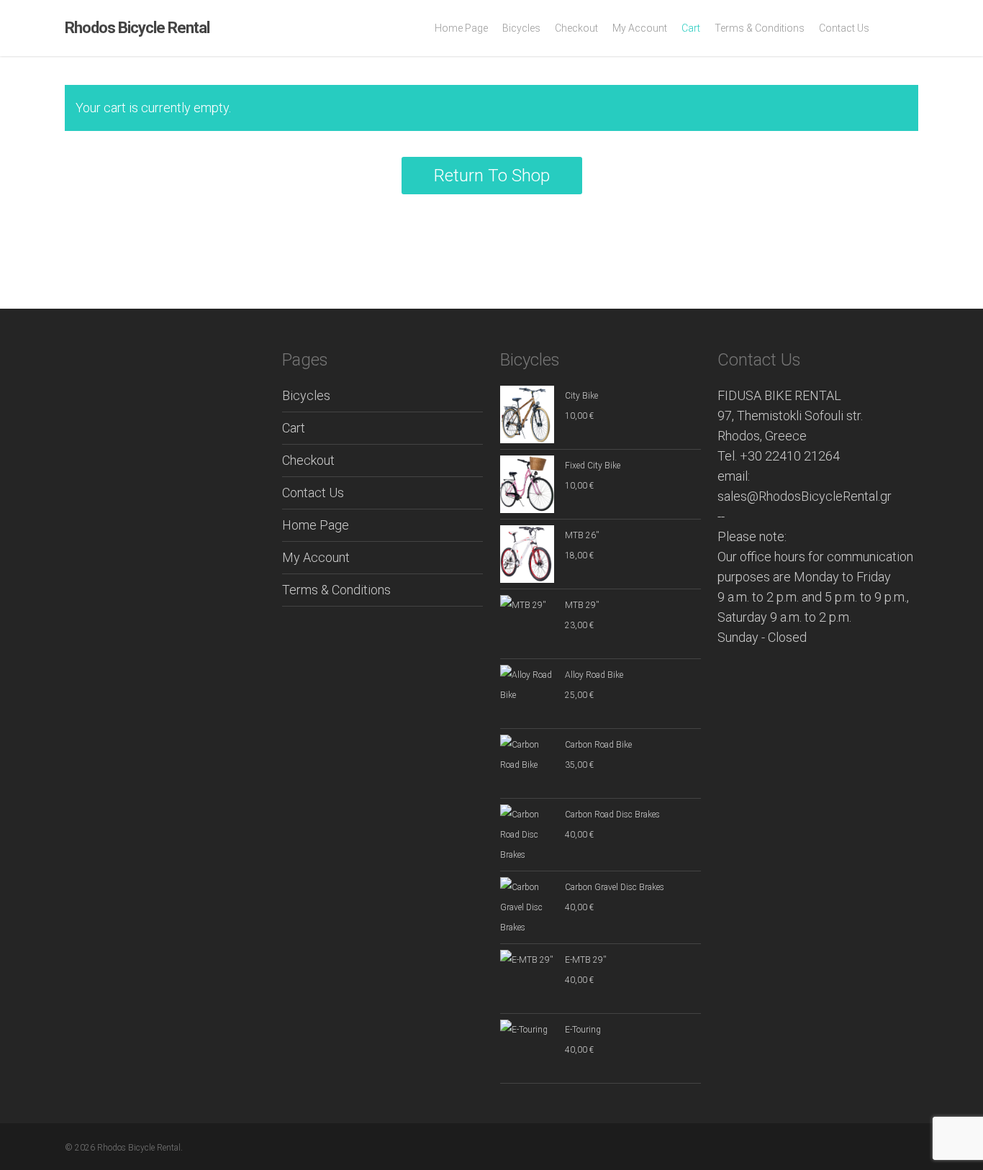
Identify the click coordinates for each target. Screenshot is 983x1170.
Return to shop (492, 175)
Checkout (308, 460)
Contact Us (313, 492)
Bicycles (306, 395)
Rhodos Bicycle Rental (137, 28)
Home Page (315, 524)
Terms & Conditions (336, 589)
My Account (316, 557)
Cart (293, 427)
